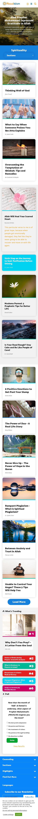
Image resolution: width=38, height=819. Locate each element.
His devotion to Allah (15, 736)
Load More (19, 602)
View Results (19, 746)
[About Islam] (11, 4)
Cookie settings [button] (8, 814)
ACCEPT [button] (18, 814)
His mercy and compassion (17, 723)
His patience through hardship (19, 733)
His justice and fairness (16, 726)
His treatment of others (16, 729)
